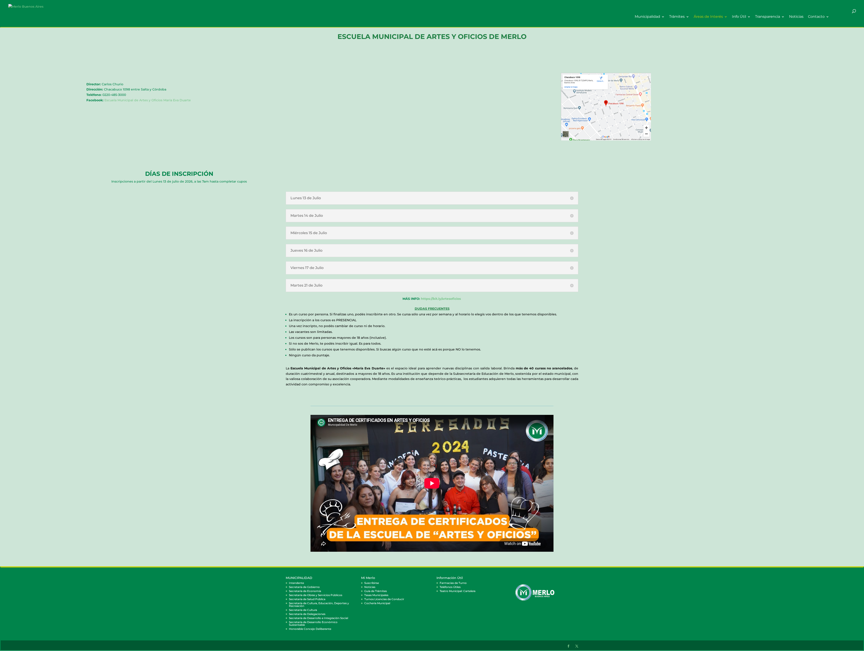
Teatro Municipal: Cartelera (457, 591)
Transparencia (767, 17)
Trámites (677, 17)
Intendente (296, 583)
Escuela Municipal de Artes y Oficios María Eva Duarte (147, 100)
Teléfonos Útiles (450, 587)
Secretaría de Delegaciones (307, 614)
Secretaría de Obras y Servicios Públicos (315, 595)
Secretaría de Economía (305, 591)
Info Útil (739, 17)
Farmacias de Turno (453, 583)
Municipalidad (647, 17)
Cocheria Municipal (377, 603)
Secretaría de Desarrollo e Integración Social (318, 618)
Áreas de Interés (708, 17)
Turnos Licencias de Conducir (384, 599)
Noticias (796, 17)
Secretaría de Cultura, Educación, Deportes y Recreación (319, 604)
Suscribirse (371, 583)
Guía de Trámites (375, 591)
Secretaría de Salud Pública (307, 599)
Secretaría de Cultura (303, 610)
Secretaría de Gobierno (304, 587)
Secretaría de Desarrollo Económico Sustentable (313, 623)
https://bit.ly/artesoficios (441, 299)
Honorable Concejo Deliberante (310, 629)
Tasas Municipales (376, 595)
